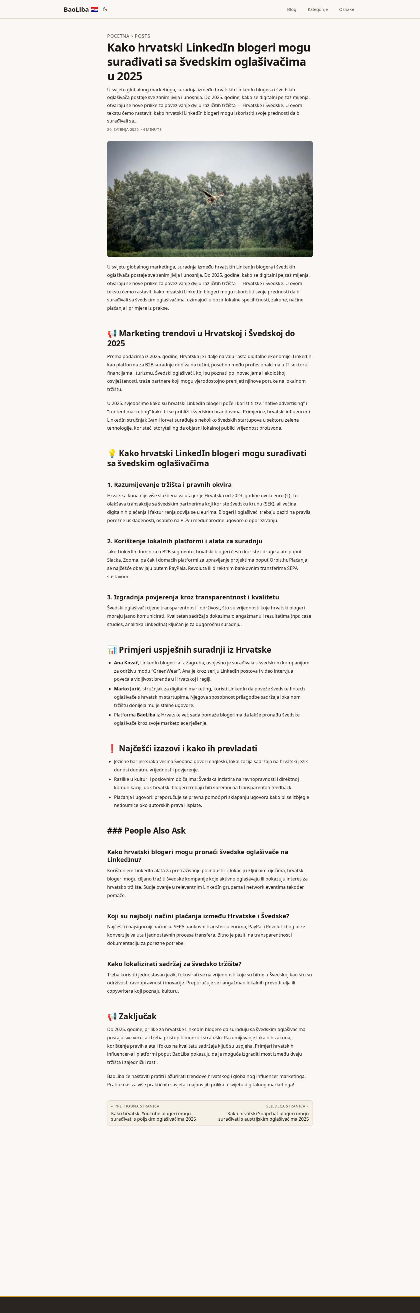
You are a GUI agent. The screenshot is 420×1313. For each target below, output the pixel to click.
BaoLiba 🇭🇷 (81, 9)
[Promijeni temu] (105, 9)
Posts (142, 36)
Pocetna (118, 36)
